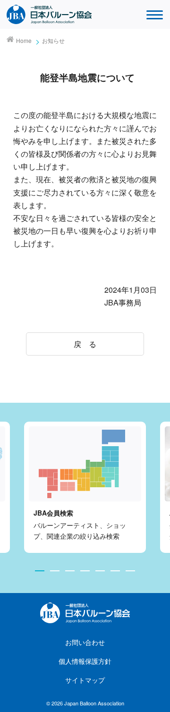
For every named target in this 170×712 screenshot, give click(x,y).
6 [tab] (115, 570)
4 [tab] (85, 570)
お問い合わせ (85, 642)
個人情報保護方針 (85, 661)
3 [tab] (70, 570)
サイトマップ (85, 680)
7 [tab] (130, 570)
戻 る (85, 344)
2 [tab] (55, 570)
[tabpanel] (85, 487)
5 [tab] (100, 570)
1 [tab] (39, 570)
